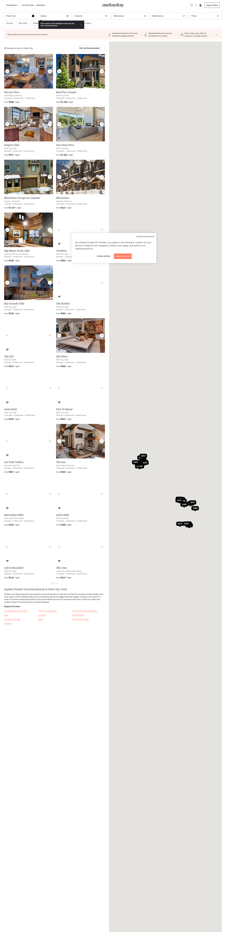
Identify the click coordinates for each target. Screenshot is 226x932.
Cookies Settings (103, 256)
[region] (113, 248)
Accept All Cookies (122, 256)
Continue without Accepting (145, 236)
